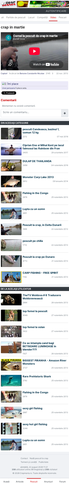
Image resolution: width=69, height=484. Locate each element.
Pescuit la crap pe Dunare (39, 256)
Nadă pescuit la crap (39, 458)
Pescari (62, 17)
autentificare (56, 11)
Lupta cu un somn (34, 209)
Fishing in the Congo (35, 193)
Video (53, 17)
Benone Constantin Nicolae (32, 73)
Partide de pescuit (16, 17)
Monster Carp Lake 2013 (38, 177)
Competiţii (42, 17)
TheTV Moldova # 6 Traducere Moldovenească (42, 297)
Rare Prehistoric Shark (37, 376)
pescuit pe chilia (33, 240)
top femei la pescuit (35, 311)
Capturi (4, 73)
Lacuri (31, 17)
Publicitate (43, 462)
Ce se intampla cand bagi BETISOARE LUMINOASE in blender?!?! (39, 346)
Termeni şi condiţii (29, 462)
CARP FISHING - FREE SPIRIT (40, 272)
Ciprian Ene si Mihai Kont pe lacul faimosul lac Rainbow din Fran (43, 147)
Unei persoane (8, 88)
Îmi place (12, 83)
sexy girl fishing (32, 408)
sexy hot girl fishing (35, 424)
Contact (24, 458)
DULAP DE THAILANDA (37, 161)
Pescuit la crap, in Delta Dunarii (42, 225)
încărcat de (14, 73)
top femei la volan (34, 327)
